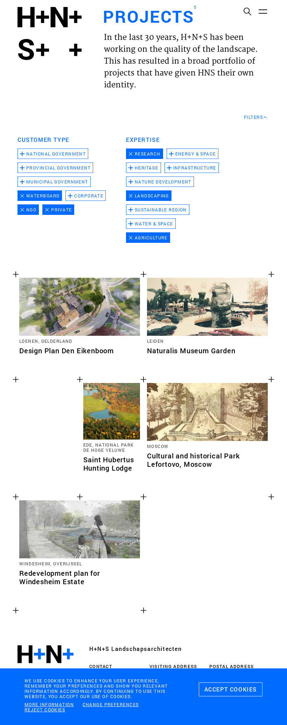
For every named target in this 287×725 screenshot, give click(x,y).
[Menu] (262, 11)
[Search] (247, 11)
